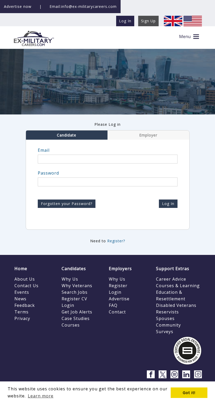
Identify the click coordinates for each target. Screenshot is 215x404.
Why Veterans (77, 285)
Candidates (74, 268)
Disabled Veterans (176, 305)
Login (68, 305)
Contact (117, 312)
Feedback (24, 305)
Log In (168, 203)
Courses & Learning (178, 285)
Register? (116, 240)
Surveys (164, 331)
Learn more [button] (40, 396)
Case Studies (76, 318)
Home (20, 268)
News (20, 299)
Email (44, 150)
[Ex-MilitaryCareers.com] (33, 38)
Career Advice (171, 279)
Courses (71, 325)
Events (21, 292)
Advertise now (17, 6)
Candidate (66, 135)
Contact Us (26, 285)
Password (48, 173)
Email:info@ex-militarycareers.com (83, 6)
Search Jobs (75, 292)
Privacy (22, 318)
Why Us (70, 279)
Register (118, 285)
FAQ (113, 305)
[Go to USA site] (193, 20)
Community (168, 325)
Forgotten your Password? (66, 203)
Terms (21, 312)
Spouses (165, 318)
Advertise (119, 299)
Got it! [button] (189, 392)
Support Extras (172, 268)
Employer (148, 135)
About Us (24, 279)
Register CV (74, 299)
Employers (120, 268)
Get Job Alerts (77, 312)
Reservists (167, 312)
